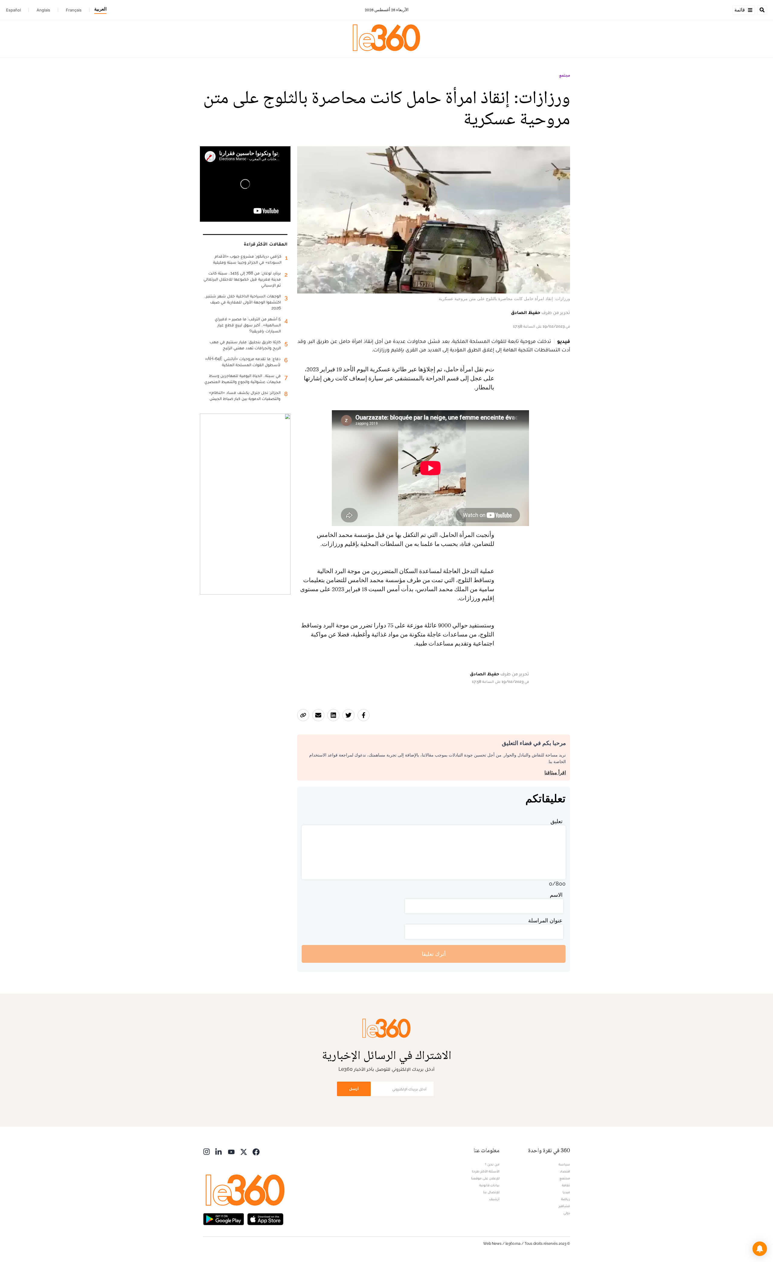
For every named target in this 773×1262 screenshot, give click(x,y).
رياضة (565, 1199)
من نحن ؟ (492, 1164)
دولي (566, 1213)
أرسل (354, 1088)
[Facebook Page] (256, 1151)
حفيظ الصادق (525, 312)
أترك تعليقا (434, 954)
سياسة (564, 1164)
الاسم (556, 895)
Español (13, 10)
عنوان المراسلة (545, 920)
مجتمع (564, 75)
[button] (759, 1248)
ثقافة (566, 1185)
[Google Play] (223, 1218)
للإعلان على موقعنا (485, 1178)
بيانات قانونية (489, 1185)
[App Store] (265, 1218)
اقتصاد (565, 1171)
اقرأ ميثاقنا (555, 772)
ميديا (566, 1192)
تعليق (556, 821)
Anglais (43, 10)
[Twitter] (243, 1151)
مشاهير (564, 1206)
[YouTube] (231, 1151)
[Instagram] (206, 1151)
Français (74, 10)
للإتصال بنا (491, 1192)
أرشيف (494, 1199)
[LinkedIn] (219, 1151)
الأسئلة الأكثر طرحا (485, 1171)
